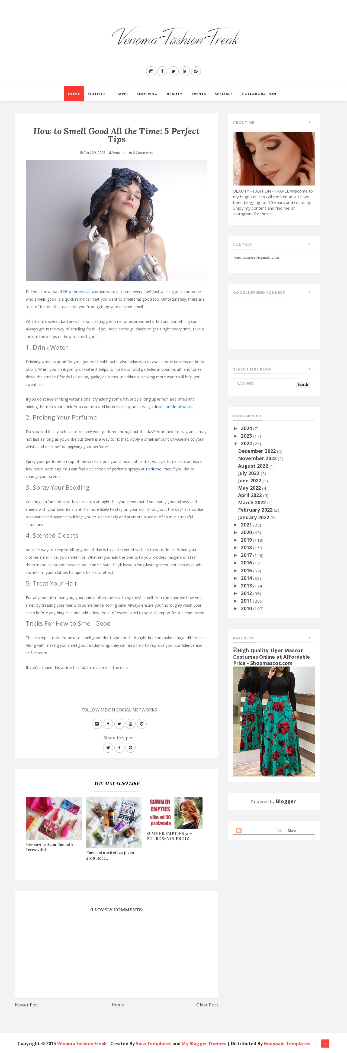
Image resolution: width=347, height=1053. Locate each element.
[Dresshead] (274, 721)
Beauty (174, 93)
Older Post (207, 1005)
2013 (247, 585)
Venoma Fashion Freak (82, 1043)
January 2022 (254, 517)
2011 (247, 600)
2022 (247, 443)
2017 (247, 555)
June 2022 (250, 480)
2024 (247, 428)
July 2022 (249, 473)
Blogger (286, 801)
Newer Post (27, 1005)
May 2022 (250, 488)
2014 (247, 578)
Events (199, 93)
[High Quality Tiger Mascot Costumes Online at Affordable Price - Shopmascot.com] (274, 656)
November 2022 (258, 458)
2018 (247, 547)
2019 (247, 540)
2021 (247, 524)
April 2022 (250, 495)
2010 (247, 608)
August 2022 (253, 466)
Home (74, 93)
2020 (247, 532)
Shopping (147, 93)
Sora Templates (153, 1043)
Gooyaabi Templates (287, 1043)
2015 (247, 570)
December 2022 (257, 451)
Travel (121, 93)
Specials (224, 93)
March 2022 (252, 502)
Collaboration (259, 93)
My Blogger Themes (204, 1043)
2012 (247, 593)
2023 (247, 436)
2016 (247, 562)
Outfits (97, 93)
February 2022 (256, 509)
